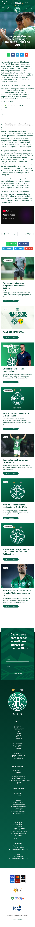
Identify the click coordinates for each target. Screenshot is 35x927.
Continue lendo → (10, 300)
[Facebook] (14, 714)
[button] (8, 55)
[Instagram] (17, 714)
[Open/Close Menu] (3, 8)
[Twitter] (21, 714)
